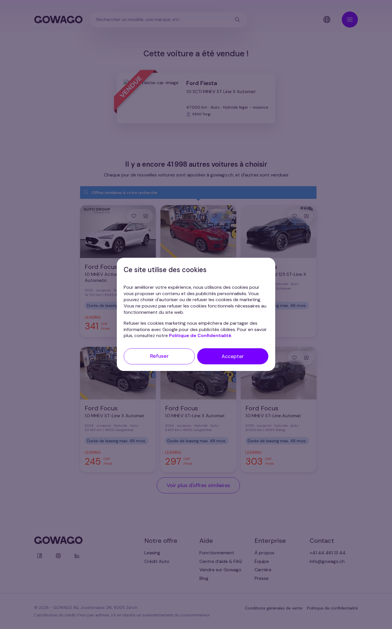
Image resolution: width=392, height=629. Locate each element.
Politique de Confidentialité (200, 336)
